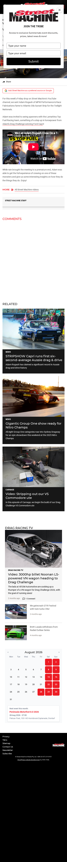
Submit (33, 61)
